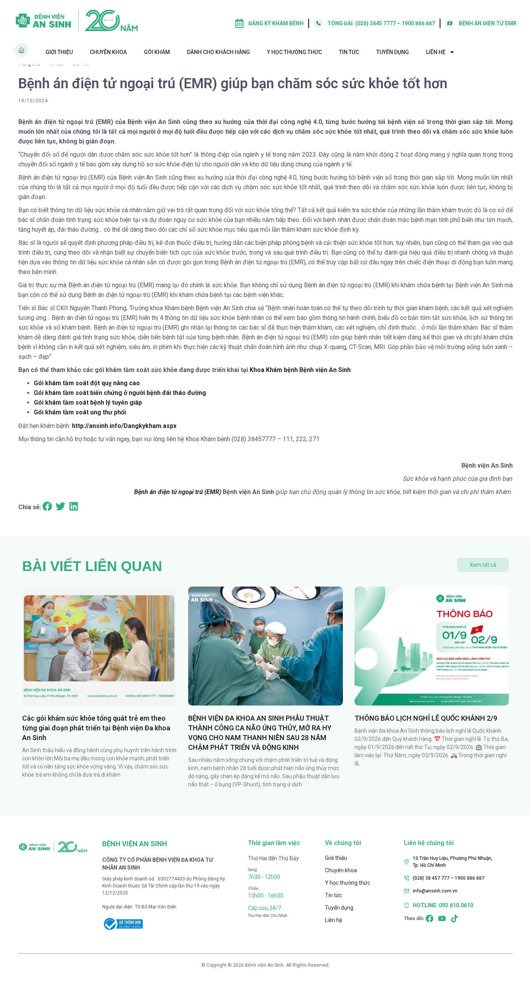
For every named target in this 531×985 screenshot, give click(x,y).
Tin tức (349, 52)
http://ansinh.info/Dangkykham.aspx (124, 426)
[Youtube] (442, 918)
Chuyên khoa (108, 52)
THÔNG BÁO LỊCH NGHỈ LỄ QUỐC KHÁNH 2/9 (426, 718)
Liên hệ (435, 52)
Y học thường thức (294, 52)
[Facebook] (429, 918)
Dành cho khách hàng (218, 52)
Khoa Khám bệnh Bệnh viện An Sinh (300, 370)
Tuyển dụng (392, 52)
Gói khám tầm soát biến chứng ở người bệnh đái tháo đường (120, 392)
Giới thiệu (59, 52)
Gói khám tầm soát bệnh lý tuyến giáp (88, 402)
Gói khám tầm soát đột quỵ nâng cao (87, 383)
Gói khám (157, 52)
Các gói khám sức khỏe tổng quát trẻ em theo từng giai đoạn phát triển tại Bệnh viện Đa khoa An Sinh (96, 728)
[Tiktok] (454, 918)
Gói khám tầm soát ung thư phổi (80, 412)
